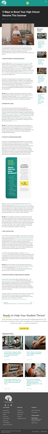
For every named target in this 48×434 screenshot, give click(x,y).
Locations (6, 407)
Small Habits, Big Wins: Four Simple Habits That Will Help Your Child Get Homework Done (42, 79)
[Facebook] (5, 405)
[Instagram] (8, 405)
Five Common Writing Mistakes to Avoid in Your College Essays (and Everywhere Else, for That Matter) (41, 99)
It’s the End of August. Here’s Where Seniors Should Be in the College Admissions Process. (41, 44)
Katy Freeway (34, 418)
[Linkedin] (11, 405)
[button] (27, 3)
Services (19, 407)
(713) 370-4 (33, 422)
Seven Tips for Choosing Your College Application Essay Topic (41, 62)
